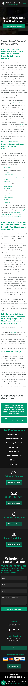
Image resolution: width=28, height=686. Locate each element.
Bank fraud (7, 200)
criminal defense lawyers (8, 127)
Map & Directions (14, 648)
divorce (13, 212)
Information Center (14, 482)
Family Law (13, 464)
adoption (19, 216)
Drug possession (9, 174)
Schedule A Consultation (14, 609)
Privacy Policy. (14, 683)
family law (23, 210)
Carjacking (7, 193)
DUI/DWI (6, 172)
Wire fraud (7, 202)
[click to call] (3, 682)
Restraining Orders (12, 443)
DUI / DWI (12, 451)
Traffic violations (8, 168)
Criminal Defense (13, 434)
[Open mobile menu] (24, 3)
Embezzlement (8, 197)
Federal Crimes (13, 447)
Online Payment (14, 666)
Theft (5, 195)
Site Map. (22, 683)
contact (22, 124)
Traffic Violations (12, 456)
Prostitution (7, 188)
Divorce (12, 460)
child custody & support (15, 214)
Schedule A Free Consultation (14, 26)
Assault (6, 179)
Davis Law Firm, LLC (18, 103)
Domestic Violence (12, 438)
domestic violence (6, 219)
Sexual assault (8, 186)
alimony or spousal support (9, 216)
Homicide (7, 181)
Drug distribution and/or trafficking (14, 177)
